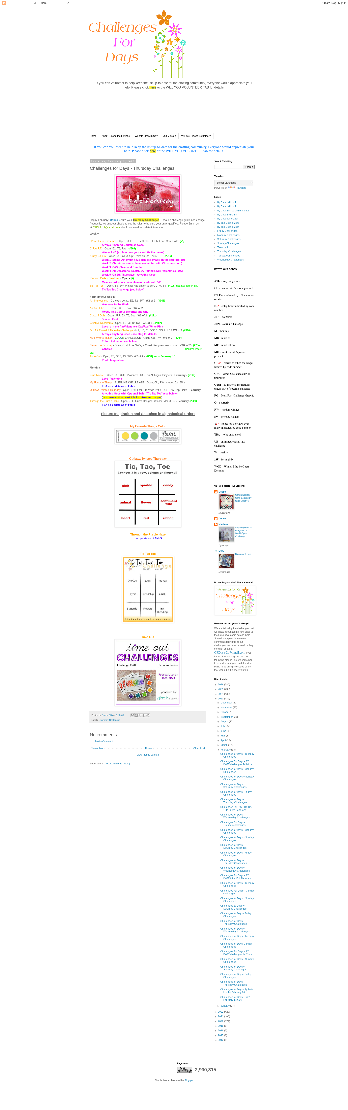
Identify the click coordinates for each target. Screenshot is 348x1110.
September (227, 717)
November (227, 707)
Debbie (223, 491)
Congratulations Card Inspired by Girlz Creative (243, 498)
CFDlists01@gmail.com (229, 652)
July (223, 726)
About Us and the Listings (116, 136)
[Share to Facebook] (144, 715)
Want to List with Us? (146, 136)
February (226, 749)
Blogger (188, 1080)
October (225, 712)
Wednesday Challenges (230, 259)
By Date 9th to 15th (227, 218)
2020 (221, 1021)
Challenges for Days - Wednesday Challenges (235, 816)
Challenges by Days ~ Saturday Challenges (233, 907)
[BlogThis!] (136, 715)
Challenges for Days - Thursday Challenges (233, 801)
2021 (221, 1016)
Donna (222, 518)
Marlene (223, 524)
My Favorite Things (101, 337)
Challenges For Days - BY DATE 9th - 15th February (235, 877)
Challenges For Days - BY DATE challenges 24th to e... (237, 763)
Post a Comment (104, 741)
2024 (221, 694)
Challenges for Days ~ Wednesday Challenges (235, 869)
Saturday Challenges (228, 239)
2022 (221, 1011)
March (224, 745)
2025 (221, 689)
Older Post (199, 748)
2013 (221, 1040)
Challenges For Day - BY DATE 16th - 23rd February (237, 808)
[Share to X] (140, 715)
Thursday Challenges (109, 720)
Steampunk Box (243, 554)
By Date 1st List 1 (226, 202)
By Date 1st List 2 (226, 206)
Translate (241, 187)
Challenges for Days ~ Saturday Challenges (233, 786)
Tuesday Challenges (228, 255)
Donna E (115, 219)
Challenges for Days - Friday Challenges (236, 793)
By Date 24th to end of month (233, 210)
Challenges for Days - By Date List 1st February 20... (236, 991)
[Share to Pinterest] (148, 715)
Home (93, 136)
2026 (221, 684)
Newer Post (97, 748)
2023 (221, 698)
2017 (221, 1035)
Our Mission (169, 136)
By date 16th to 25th (228, 227)
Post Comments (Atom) (117, 763)
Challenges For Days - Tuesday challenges (232, 824)
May (223, 735)
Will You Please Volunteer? (196, 136)
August (225, 721)
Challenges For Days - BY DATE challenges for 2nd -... (237, 953)
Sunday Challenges (228, 243)
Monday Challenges (228, 235)
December (227, 702)
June (224, 731)
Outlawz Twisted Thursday (105, 389)
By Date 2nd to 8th (227, 214)
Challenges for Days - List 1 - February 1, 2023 (236, 998)
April (223, 740)
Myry (221, 551)
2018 (221, 1030)
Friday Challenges (227, 231)
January (225, 1005)
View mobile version (148, 754)
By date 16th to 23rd (228, 222)
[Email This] (132, 715)
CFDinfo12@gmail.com (106, 227)
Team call (222, 247)
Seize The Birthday (101, 345)
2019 (221, 1026)
